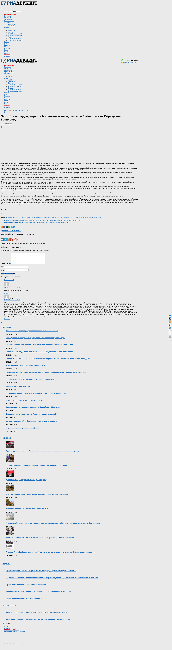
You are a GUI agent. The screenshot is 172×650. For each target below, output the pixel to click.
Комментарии (9, 280)
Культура (7, 45)
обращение (83, 217)
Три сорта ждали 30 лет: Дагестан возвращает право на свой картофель (37, 494)
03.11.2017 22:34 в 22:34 (12, 300)
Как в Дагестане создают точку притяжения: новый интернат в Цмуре (35, 338)
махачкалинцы (53, 217)
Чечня (10, 29)
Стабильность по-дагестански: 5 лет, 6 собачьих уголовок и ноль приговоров (39, 352)
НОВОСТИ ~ (8, 327)
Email (2, 270)
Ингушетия (11, 30)
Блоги (6, 53)
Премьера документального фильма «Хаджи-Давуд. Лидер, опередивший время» (41, 571)
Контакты (7, 56)
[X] (7, 227)
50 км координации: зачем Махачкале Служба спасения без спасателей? (37, 465)
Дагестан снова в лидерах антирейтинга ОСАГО (26, 365)
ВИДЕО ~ (6, 564)
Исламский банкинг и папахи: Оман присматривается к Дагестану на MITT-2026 (40, 345)
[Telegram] (12, 227)
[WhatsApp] (9, 227)
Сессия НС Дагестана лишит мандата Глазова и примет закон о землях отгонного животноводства (48, 359)
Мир (5, 43)
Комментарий (6, 263)
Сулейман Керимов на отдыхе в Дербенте (24, 598)
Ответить (7, 293)
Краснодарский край (14, 38)
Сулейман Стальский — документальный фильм (27, 585)
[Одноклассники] (2, 227)
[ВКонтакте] (4, 227)
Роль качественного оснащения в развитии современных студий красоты (38, 619)
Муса (59, 217)
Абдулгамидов (10, 217)
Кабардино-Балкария (15, 34)
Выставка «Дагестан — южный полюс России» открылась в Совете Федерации (40, 538)
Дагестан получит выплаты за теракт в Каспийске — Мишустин (33, 407)
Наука (6, 46)
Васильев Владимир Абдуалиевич (29, 217)
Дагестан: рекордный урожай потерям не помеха (27, 509)
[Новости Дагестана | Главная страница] (19, 5)
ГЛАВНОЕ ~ (7, 438)
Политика (7, 16)
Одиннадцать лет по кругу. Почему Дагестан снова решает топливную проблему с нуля (43, 451)
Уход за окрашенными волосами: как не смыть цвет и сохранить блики (36, 612)
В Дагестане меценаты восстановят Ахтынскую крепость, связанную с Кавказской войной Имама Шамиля (52, 578)
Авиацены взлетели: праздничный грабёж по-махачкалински (32, 331)
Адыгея (10, 37)
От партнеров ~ (9, 605)
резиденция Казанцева (94, 217)
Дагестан (7, 22)
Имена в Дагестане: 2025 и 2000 (19, 386)
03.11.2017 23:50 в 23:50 (12, 287)
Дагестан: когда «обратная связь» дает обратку (26, 480)
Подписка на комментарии (12, 277)
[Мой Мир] (14, 227)
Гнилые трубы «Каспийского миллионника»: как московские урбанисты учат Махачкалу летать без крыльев (53, 523)
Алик (16, 217)
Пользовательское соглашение (14, 631)
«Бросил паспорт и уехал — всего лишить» (24, 400)
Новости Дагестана (17, 110)
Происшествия (9, 21)
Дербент (11, 25)
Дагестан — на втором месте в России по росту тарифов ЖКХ (32, 414)
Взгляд (6, 51)
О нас (6, 626)
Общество (7, 17)
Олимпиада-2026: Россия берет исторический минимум (30, 379)
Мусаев (63, 217)
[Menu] (1, 8)
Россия (6, 42)
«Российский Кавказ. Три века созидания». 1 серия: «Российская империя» (38, 591)
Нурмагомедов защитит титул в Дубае (22, 428)
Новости (7, 110)
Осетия (10, 32)
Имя (2, 267)
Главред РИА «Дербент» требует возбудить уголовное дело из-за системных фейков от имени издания (50, 552)
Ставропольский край (15, 40)
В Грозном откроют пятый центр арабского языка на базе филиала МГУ (36, 393)
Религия (7, 48)
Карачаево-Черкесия (15, 35)
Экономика (8, 19)
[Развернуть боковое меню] (1, 322)
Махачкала (11, 24)
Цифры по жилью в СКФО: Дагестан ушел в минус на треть (31, 421)
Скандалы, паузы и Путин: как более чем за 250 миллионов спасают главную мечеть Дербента (46, 372)
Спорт (6, 50)
